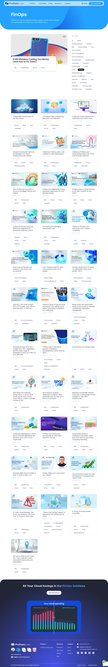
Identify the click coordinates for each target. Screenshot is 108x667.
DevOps (86, 66)
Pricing (51, 3)
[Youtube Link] (89, 653)
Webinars (59, 653)
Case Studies (42, 3)
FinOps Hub (60, 647)
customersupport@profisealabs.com (88, 649)
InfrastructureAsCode (77, 73)
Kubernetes (75, 79)
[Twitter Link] (85, 653)
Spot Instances (83, 82)
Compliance (86, 63)
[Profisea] (14, 3)
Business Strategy (82, 47)
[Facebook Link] (82, 653)
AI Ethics (79, 40)
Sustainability (75, 85)
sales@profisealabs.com (85, 647)
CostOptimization (76, 66)
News (92, 79)
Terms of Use (81, 665)
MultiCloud (84, 79)
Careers (69, 650)
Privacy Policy (92, 665)
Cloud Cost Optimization (78, 56)
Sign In (85, 3)
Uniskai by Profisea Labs (46, 647)
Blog (58, 656)
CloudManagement (89, 60)
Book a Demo (97, 3)
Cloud (92, 47)
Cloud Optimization (76, 60)
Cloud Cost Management (78, 53)
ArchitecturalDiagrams (77, 43)
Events (73, 69)
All (72, 40)
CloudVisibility (75, 63)
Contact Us (70, 653)
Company (68, 3)
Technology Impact (87, 85)
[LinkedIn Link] (78, 653)
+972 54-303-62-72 (84, 644)
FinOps (81, 69)
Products (32, 3)
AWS (73, 47)
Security (74, 82)
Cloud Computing (76, 50)
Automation (89, 43)
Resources (58, 3)
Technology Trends (77, 89)
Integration (88, 73)
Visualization (89, 89)
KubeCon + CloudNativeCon (79, 76)
